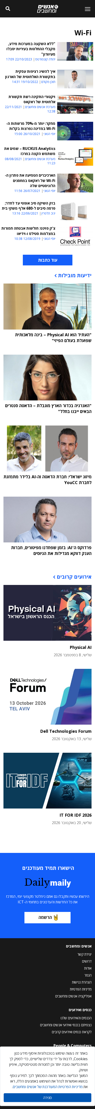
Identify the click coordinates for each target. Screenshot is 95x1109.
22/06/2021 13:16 (25, 213)
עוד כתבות (47, 260)
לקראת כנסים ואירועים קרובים (72, 1032)
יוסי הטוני (49, 134)
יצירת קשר (84, 954)
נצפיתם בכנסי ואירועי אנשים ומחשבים (66, 1025)
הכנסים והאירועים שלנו (76, 1018)
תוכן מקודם (48, 82)
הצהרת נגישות (82, 982)
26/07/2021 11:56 (27, 190)
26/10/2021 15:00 (27, 134)
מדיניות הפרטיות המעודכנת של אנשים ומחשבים (48, 1086)
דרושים (87, 961)
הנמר (88, 975)
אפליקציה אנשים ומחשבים (73, 996)
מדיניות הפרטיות (81, 989)
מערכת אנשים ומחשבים (40, 107)
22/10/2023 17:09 (19, 59)
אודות (88, 968)
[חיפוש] (8, 9)
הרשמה (45, 917)
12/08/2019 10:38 (27, 238)
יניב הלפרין (48, 213)
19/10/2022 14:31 (25, 81)
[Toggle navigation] (86, 8)
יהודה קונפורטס (45, 59)
